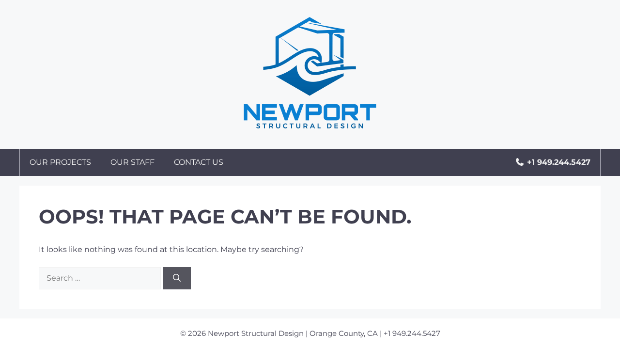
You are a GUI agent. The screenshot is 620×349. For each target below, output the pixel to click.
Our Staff (132, 162)
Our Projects (60, 162)
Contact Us (198, 162)
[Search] (177, 278)
